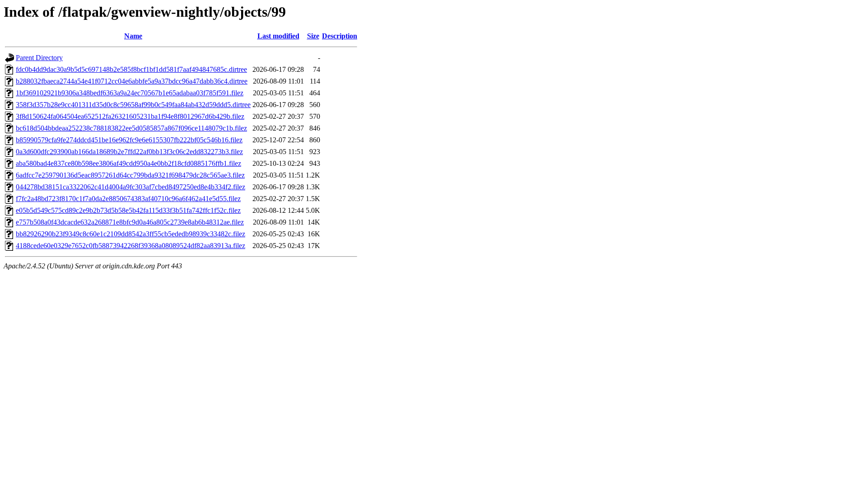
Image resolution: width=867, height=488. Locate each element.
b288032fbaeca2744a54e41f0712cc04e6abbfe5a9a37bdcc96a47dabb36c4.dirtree (131, 81)
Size (313, 36)
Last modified (278, 36)
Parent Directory (39, 57)
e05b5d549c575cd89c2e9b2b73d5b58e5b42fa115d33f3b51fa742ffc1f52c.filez (128, 210)
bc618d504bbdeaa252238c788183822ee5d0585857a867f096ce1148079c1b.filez (131, 128)
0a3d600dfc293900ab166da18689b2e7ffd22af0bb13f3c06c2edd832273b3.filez (129, 151)
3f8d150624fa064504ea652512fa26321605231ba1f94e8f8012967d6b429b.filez (130, 116)
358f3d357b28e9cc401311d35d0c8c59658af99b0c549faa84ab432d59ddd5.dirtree (133, 104)
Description (339, 36)
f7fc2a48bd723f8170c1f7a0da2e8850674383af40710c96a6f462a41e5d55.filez (128, 198)
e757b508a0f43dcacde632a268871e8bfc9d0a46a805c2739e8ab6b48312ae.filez (130, 222)
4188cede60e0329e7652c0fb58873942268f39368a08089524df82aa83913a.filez (130, 245)
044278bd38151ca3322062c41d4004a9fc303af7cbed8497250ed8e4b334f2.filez (130, 187)
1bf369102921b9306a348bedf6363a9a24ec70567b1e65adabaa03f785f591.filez (129, 93)
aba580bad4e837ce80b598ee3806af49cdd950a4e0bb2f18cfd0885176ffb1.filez (128, 163)
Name (133, 36)
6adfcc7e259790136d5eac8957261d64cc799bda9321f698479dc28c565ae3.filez (130, 175)
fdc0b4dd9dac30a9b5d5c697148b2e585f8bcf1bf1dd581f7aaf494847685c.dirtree (131, 69)
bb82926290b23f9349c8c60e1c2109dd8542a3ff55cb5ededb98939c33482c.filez (130, 234)
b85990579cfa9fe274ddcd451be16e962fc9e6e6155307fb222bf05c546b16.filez (129, 140)
